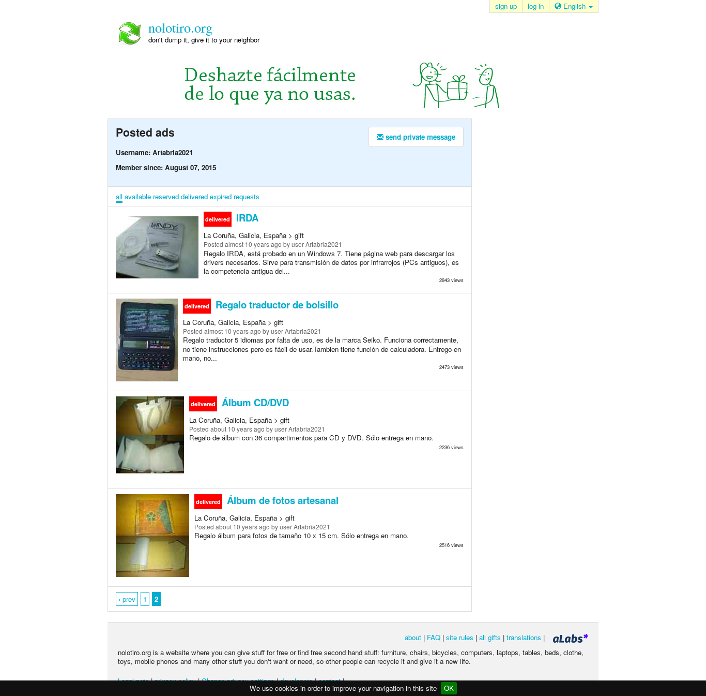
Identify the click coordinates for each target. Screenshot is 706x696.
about (413, 637)
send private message (419, 137)
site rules (459, 637)
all (119, 196)
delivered (194, 196)
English (574, 6)
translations (524, 637)
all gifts (490, 637)
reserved (166, 196)
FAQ (433, 637)
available (138, 196)
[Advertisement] (528, 284)
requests (246, 196)
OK (449, 688)
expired (221, 196)
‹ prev (126, 599)
